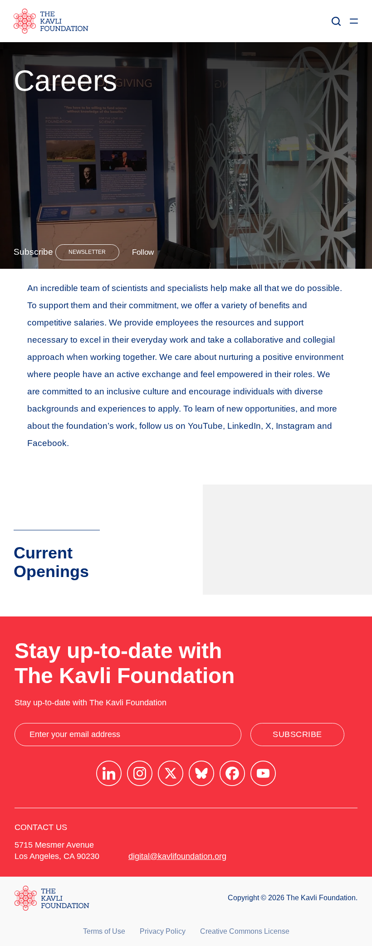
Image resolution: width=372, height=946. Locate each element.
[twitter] (170, 773)
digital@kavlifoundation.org (177, 856)
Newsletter (87, 252)
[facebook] (232, 773)
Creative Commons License (244, 931)
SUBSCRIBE (297, 734)
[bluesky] (201, 773)
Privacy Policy (163, 931)
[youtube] (263, 773)
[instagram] (139, 773)
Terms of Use (104, 931)
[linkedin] (109, 773)
